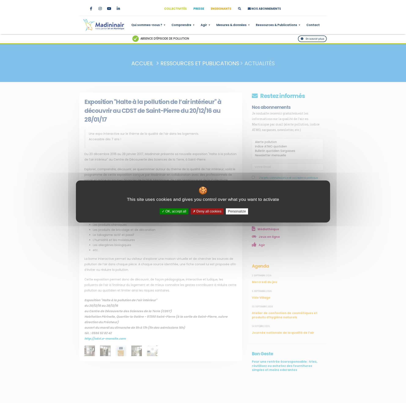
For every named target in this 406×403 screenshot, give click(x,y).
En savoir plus (314, 39)
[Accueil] (103, 25)
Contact (313, 25)
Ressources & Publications (278, 25)
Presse (198, 9)
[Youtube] (109, 9)
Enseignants (221, 9)
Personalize (237, 211)
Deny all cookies (208, 211)
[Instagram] (100, 9)
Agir (205, 25)
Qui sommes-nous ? (148, 25)
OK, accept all (175, 211)
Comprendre (182, 25)
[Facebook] (91, 9)
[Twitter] (82, 9)
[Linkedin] (118, 9)
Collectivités (175, 9)
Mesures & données (233, 25)
